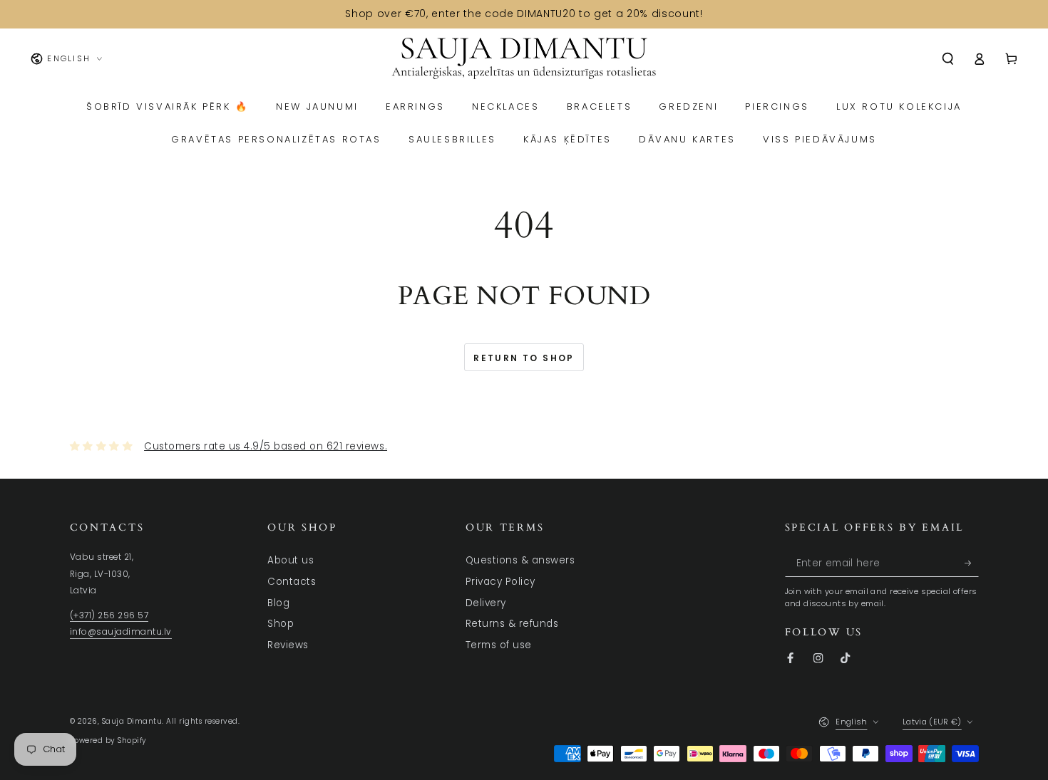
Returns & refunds (512, 623)
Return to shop (524, 358)
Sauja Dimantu (132, 721)
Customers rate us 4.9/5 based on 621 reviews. (265, 446)
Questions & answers (520, 560)
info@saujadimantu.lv (121, 632)
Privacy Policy (500, 581)
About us (290, 560)
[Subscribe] (972, 562)
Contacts (291, 581)
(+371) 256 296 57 (109, 615)
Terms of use (499, 645)
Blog (278, 603)
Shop (280, 623)
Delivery (486, 603)
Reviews (288, 645)
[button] (948, 59)
